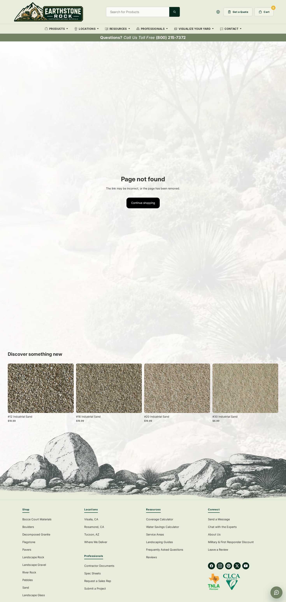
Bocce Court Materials (37, 519)
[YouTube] (245, 565)
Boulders (28, 526)
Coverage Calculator (159, 519)
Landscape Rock (33, 557)
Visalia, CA (91, 519)
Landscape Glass (33, 595)
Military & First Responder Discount (231, 542)
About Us (214, 534)
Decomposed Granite (36, 534)
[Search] (174, 12)
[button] (218, 12)
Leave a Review (218, 549)
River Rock (29, 572)
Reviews (151, 557)
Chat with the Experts (222, 526)
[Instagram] (220, 565)
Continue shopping (143, 202)
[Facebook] (211, 565)
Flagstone (28, 542)
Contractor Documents (99, 565)
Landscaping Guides (159, 542)
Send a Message (219, 519)
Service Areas (155, 534)
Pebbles (27, 580)
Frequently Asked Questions (164, 549)
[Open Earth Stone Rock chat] (276, 592)
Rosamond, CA (94, 526)
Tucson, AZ (91, 534)
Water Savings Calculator (162, 526)
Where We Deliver (95, 542)
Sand (25, 587)
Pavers (26, 549)
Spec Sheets (92, 573)
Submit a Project (95, 588)
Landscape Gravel (34, 564)
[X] (237, 565)
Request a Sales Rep (97, 581)
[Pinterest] (228, 565)
